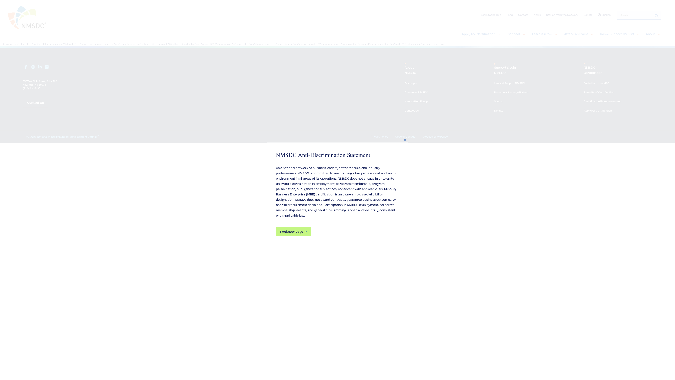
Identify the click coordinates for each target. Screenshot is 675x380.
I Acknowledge (291, 231)
